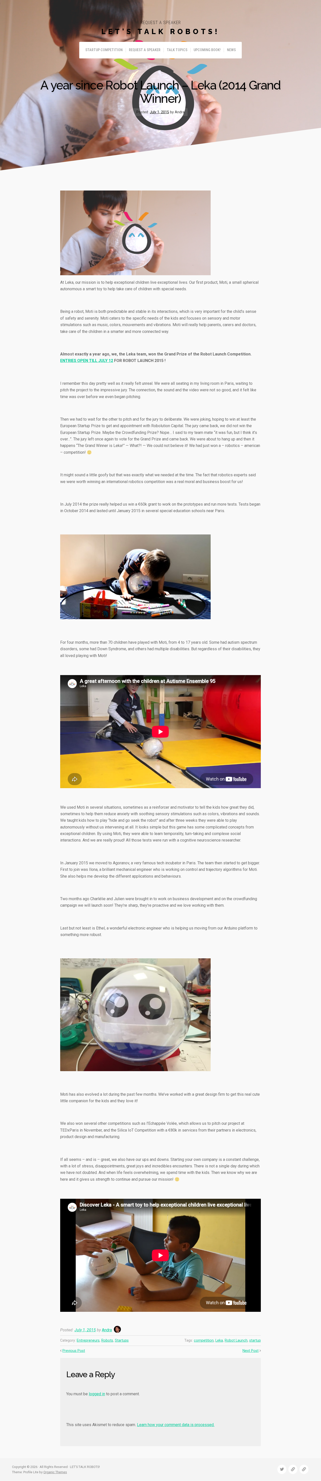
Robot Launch (236, 1340)
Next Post (251, 1351)
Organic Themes (55, 1472)
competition (204, 1340)
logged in (97, 1394)
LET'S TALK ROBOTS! (160, 31)
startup (255, 1340)
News (231, 50)
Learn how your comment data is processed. (175, 1424)
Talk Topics (177, 50)
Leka (219, 1340)
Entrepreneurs (88, 1340)
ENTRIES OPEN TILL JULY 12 (86, 360)
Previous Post (73, 1351)
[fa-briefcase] (292, 1469)
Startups (122, 1340)
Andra (107, 1330)
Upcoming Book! (207, 50)
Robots (107, 1340)
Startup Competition (104, 50)
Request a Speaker (144, 50)
